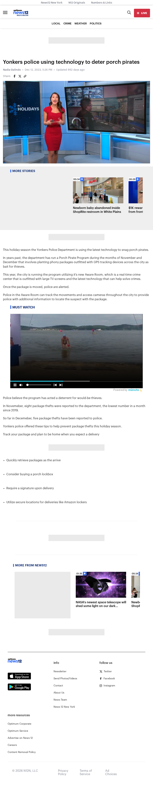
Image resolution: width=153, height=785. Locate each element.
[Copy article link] (25, 76)
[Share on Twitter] (19, 76)
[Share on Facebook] (14, 76)
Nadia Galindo (12, 70)
